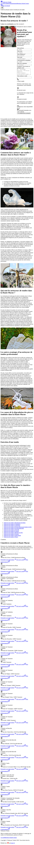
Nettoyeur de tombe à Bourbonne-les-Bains (14, 522)
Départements (13, 3)
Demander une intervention (7, 559)
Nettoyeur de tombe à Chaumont (12, 525)
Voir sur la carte (20, 559)
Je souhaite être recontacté (24, 113)
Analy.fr (13, 843)
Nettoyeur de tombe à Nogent (11, 534)
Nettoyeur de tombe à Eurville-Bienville (14, 528)
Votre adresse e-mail (22, 76)
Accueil (3, 3)
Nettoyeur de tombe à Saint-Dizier (12, 535)
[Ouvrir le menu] (2, 7)
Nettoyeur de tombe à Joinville (11, 529)
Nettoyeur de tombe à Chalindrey (12, 524)
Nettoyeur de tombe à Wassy (11, 537)
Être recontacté (6, 5)
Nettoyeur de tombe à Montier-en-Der (13, 532)
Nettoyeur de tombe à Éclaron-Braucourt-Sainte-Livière (18, 527)
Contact (27, 3)
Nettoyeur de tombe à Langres (11, 531)
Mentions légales (21, 3)
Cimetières (7, 3)
